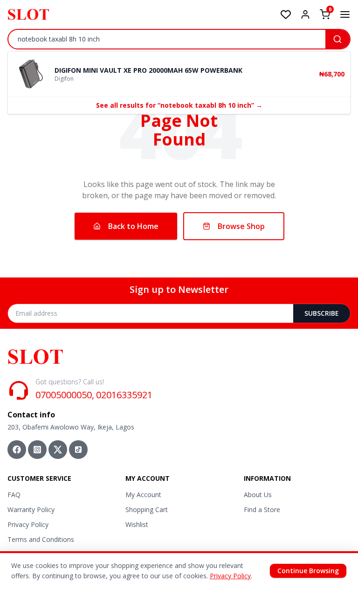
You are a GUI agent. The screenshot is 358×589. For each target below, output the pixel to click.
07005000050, (64, 394)
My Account (143, 494)
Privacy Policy (27, 524)
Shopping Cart (146, 509)
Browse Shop (241, 226)
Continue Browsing (308, 570)
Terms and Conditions (40, 539)
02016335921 (124, 394)
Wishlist (136, 524)
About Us (258, 494)
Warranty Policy (31, 509)
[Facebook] (16, 449)
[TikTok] (78, 449)
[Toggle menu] (345, 14)
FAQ (14, 494)
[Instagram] (37, 449)
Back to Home (133, 226)
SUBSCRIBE (321, 313)
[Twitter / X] (57, 449)
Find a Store (262, 509)
